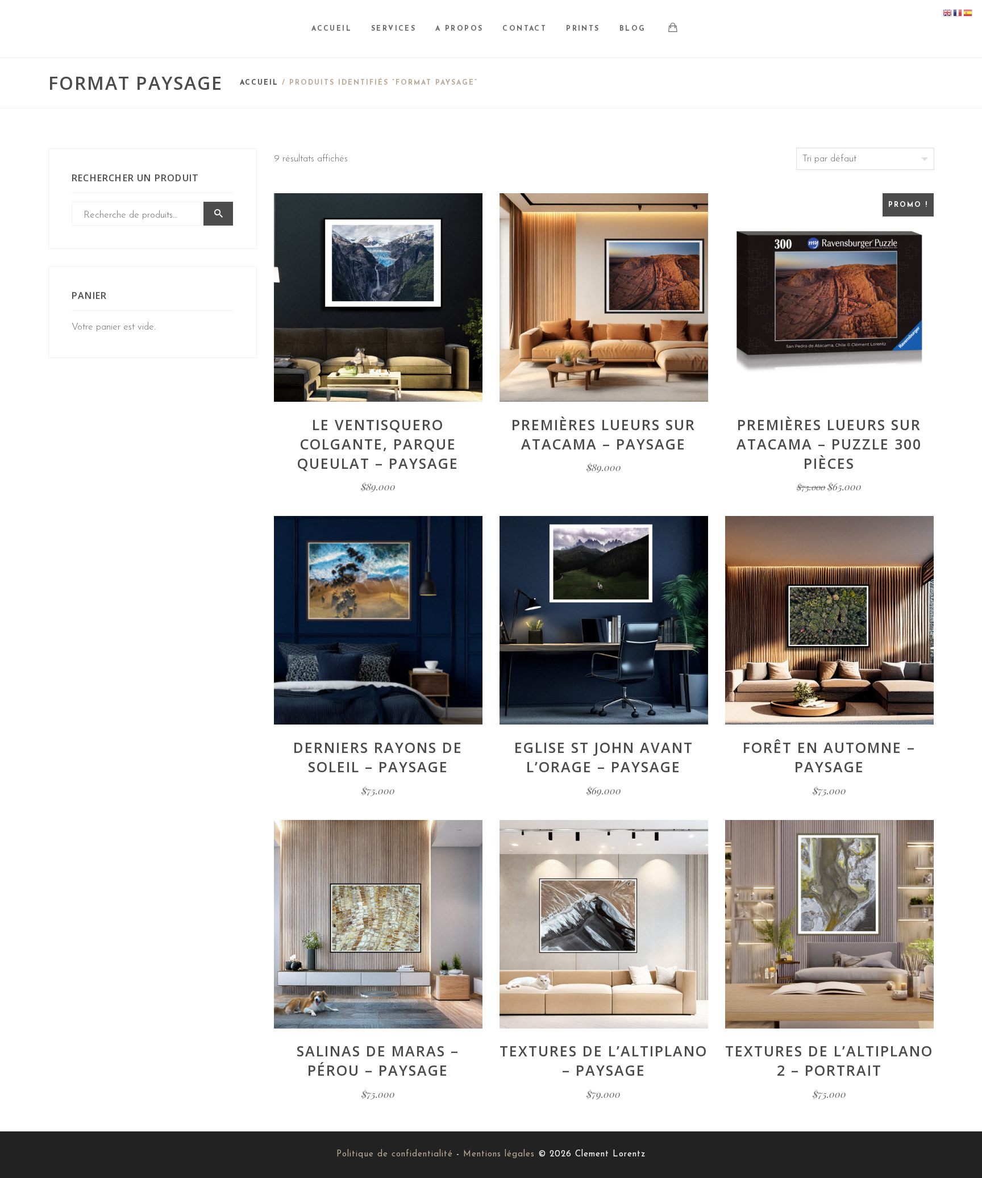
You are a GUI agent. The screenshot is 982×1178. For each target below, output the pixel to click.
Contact (524, 29)
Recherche (218, 214)
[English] (948, 13)
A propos (459, 29)
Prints (583, 29)
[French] (958, 13)
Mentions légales (499, 1154)
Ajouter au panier (378, 358)
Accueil (331, 29)
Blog (632, 29)
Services (393, 29)
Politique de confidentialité (394, 1154)
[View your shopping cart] (673, 29)
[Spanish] (968, 13)
